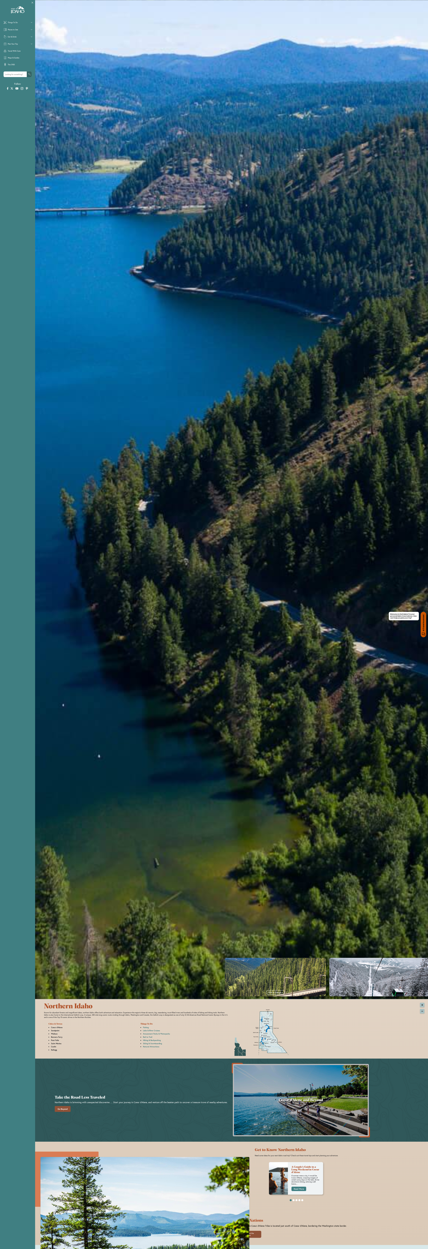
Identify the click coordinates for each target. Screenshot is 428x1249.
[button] (227, 978)
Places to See (13, 29)
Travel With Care (14, 51)
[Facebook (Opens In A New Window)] (7, 88)
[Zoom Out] (422, 1011)
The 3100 (11, 64)
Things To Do (13, 22)
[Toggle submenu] (31, 22)
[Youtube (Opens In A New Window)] (17, 88)
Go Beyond (63, 1109)
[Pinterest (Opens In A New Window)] (26, 88)
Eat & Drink (12, 37)
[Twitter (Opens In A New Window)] (11, 88)
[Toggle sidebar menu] (32, 2)
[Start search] (29, 74)
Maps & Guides (13, 58)
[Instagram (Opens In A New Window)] (22, 88)
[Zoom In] (422, 1005)
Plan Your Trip (13, 44)
